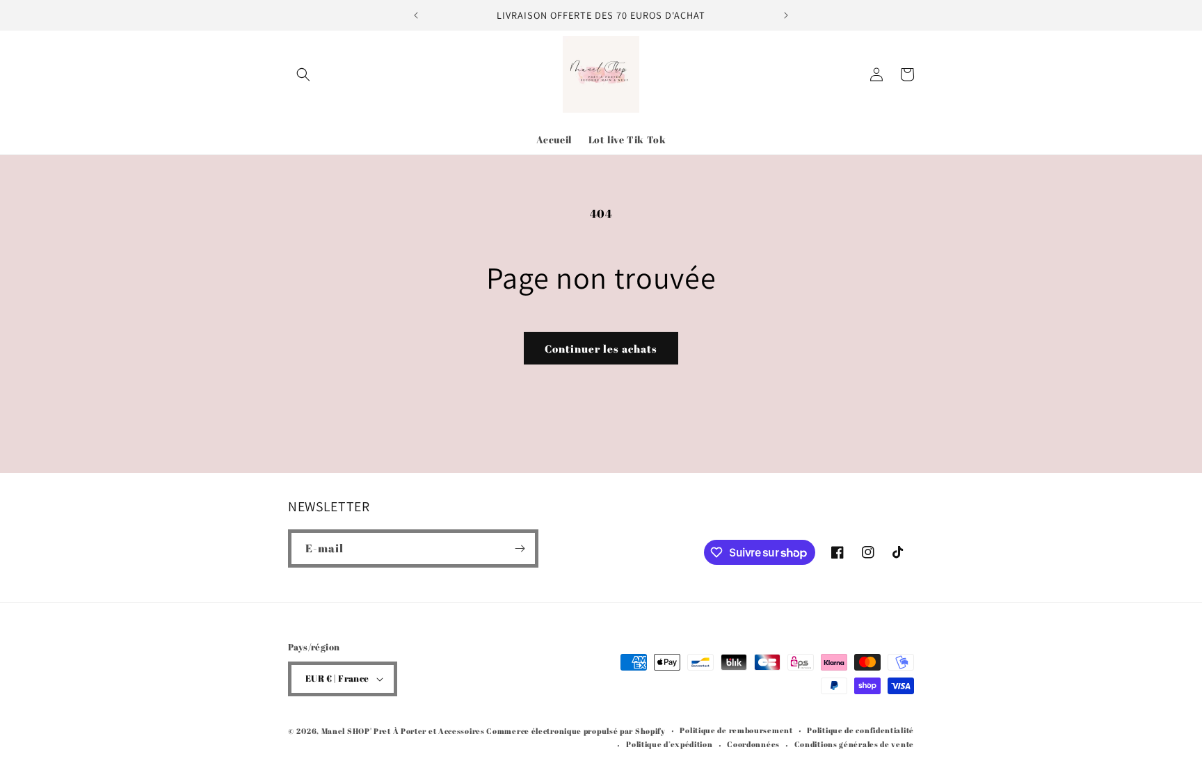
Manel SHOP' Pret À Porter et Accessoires (404, 731)
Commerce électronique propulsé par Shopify (575, 731)
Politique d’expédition (669, 744)
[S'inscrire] (519, 548)
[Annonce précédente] (416, 15)
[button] (303, 74)
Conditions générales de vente (854, 744)
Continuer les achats (601, 348)
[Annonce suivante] (786, 15)
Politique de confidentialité (860, 730)
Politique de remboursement (736, 730)
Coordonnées (753, 744)
